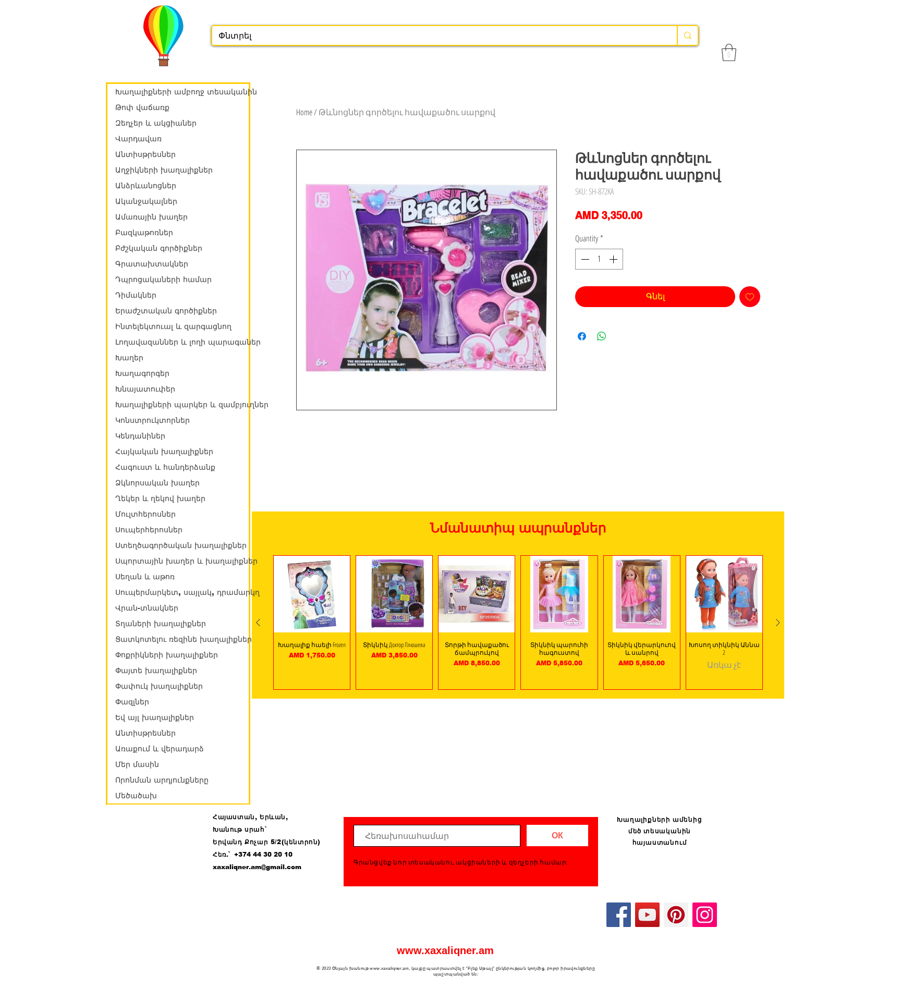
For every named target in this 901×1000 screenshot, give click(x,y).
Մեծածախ (136, 795)
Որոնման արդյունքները (162, 780)
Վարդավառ (138, 139)
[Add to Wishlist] (749, 296)
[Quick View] (312, 594)
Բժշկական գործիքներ (158, 248)
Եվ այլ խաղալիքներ (154, 717)
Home (304, 112)
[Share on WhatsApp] (601, 336)
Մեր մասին (137, 764)
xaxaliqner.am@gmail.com (257, 867)
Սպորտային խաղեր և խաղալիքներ (182, 561)
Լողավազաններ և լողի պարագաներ (182, 342)
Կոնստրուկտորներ (152, 420)
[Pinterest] (676, 915)
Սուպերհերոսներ (148, 530)
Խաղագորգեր (142, 373)
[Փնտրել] (687, 35)
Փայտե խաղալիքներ (156, 670)
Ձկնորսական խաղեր (157, 483)
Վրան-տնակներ (146, 608)
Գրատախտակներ (151, 264)
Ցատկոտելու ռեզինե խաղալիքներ (182, 639)
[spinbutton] (599, 259)
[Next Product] (778, 622)
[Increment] (614, 259)
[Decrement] (584, 259)
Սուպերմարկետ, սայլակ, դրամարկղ (182, 592)
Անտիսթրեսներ (145, 154)
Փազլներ (132, 702)
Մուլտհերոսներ (145, 514)
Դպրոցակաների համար (163, 279)
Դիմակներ (135, 295)
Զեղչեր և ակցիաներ (156, 123)
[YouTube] (647, 915)
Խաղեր (129, 357)
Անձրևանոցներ (145, 185)
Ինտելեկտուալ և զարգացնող (173, 326)
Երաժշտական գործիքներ (166, 311)
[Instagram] (704, 915)
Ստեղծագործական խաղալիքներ (181, 545)
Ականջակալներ (146, 201)
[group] (518, 622)
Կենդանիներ (140, 436)
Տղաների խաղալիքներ (160, 623)
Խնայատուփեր (145, 389)
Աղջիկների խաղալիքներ (164, 170)
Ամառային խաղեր (151, 217)
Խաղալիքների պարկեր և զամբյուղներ (182, 404)
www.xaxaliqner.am (445, 950)
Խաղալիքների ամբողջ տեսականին (182, 92)
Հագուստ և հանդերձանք (165, 467)
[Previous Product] (258, 622)
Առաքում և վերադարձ (159, 749)
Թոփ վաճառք (142, 107)
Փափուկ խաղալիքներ (159, 686)
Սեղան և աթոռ (145, 576)
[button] (729, 52)
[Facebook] (618, 915)
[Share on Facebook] (582, 336)
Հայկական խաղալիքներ (164, 451)
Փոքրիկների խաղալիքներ (166, 655)
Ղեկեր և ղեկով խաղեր (160, 498)
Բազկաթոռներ (144, 232)
